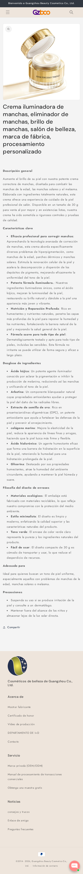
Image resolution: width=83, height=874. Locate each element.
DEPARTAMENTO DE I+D (23, 733)
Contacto (13, 742)
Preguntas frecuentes (21, 829)
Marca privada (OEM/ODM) (25, 766)
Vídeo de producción (21, 724)
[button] (7, 12)
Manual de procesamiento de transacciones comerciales (35, 776)
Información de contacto (45, 865)
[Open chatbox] (74, 866)
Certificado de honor (21, 715)
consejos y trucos (19, 812)
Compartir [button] (13, 627)
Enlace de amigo (18, 820)
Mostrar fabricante (19, 707)
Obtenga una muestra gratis (25, 788)
